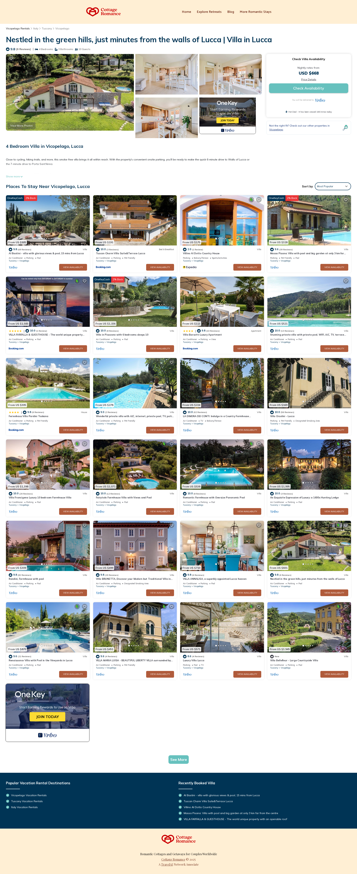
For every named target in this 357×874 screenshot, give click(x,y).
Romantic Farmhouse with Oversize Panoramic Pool (214, 497)
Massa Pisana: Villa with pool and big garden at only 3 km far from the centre (231, 813)
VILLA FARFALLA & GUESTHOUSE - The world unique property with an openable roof (235, 819)
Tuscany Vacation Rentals (27, 801)
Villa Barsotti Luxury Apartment (202, 334)
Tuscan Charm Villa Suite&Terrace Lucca (120, 253)
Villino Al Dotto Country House (201, 253)
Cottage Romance (173, 859)
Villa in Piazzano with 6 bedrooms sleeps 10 (122, 334)
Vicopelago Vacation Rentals (29, 795)
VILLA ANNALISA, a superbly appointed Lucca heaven (214, 578)
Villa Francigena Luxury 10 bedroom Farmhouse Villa (40, 497)
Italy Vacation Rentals (24, 807)
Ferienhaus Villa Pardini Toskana (28, 416)
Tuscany (47, 28)
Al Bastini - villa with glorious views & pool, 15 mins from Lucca (46, 253)
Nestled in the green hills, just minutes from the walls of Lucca (307, 578)
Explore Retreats (209, 12)
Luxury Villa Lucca (193, 660)
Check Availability (308, 88)
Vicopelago (62, 28)
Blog (230, 12)
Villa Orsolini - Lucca (282, 416)
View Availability (73, 267)
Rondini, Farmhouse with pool (26, 578)
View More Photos (21, 125)
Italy (35, 28)
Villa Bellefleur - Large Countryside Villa (294, 660)
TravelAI (167, 864)
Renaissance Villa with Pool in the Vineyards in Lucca (41, 660)
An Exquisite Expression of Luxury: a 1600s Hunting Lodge (304, 497)
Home (186, 12)
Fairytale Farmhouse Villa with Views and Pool (124, 497)
